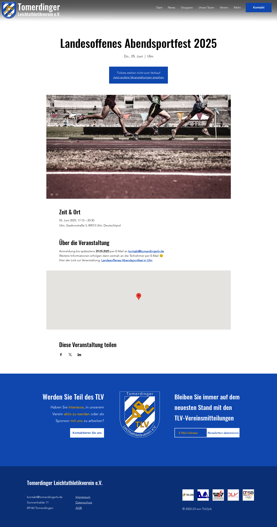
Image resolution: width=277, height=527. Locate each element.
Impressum (83, 497)
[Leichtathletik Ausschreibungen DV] (203, 495)
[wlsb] (188, 495)
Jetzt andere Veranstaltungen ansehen (138, 77)
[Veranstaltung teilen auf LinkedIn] (79, 354)
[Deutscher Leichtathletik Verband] (233, 495)
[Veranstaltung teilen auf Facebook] (61, 354)
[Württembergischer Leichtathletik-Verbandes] (218, 495)
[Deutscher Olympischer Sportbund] (248, 495)
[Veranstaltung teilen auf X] (70, 354)
